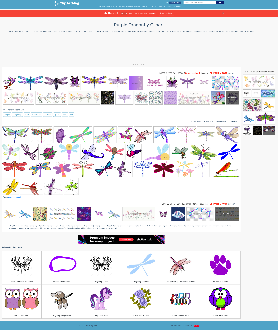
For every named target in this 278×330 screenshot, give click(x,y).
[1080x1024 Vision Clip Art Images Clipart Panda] (53, 187)
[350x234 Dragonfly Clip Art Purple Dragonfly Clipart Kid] (156, 153)
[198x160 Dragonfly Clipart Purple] (165, 136)
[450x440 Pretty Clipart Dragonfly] (184, 170)
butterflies (36, 114)
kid (71, 114)
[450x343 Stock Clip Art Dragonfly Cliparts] (228, 135)
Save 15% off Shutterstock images (259, 72)
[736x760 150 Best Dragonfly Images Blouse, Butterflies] (11, 153)
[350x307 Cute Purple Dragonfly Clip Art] (69, 153)
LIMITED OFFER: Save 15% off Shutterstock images (185, 204)
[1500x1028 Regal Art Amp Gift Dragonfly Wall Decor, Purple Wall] (15, 136)
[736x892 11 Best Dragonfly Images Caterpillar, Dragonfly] (125, 136)
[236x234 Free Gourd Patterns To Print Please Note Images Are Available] (143, 170)
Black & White (111, 6)
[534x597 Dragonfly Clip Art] (133, 153)
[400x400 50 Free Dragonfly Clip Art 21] (143, 136)
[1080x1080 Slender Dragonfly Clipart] (206, 136)
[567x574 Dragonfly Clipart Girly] (104, 170)
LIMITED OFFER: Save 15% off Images (183, 73)
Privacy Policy (176, 326)
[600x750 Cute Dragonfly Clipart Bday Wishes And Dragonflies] (71, 187)
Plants (178, 6)
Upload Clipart (175, 2)
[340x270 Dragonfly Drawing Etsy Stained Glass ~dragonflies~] (105, 136)
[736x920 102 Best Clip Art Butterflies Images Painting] (61, 136)
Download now (166, 13)
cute (27, 114)
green (57, 114)
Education (152, 6)
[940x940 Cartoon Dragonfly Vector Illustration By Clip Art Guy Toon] (49, 153)
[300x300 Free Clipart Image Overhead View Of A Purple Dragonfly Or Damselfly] (123, 170)
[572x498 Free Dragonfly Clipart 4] (163, 170)
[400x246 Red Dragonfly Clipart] (225, 170)
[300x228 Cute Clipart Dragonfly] (92, 153)
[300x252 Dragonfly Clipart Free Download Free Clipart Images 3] (83, 170)
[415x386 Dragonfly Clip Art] (114, 153)
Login (166, 2)
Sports (144, 6)
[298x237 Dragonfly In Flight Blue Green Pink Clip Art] (80, 136)
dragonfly (17, 114)
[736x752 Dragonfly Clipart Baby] (62, 170)
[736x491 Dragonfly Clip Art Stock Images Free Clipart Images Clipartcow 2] (203, 153)
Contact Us (188, 326)
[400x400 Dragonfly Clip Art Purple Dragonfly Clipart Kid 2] (180, 153)
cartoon (48, 114)
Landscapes (170, 6)
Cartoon (121, 6)
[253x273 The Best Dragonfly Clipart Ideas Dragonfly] (10, 187)
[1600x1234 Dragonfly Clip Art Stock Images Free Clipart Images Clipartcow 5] (40, 170)
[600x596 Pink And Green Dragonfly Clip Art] (186, 136)
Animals (101, 6)
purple (7, 114)
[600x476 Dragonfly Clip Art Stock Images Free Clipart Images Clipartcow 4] (229, 152)
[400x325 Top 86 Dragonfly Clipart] (31, 187)
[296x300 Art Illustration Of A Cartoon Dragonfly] (29, 153)
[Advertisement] (139, 48)
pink (65, 114)
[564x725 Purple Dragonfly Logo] (202, 170)
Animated (129, 6)
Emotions (161, 6)
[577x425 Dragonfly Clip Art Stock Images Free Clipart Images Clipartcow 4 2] (14, 170)
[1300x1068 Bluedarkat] (41, 136)
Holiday (137, 6)
